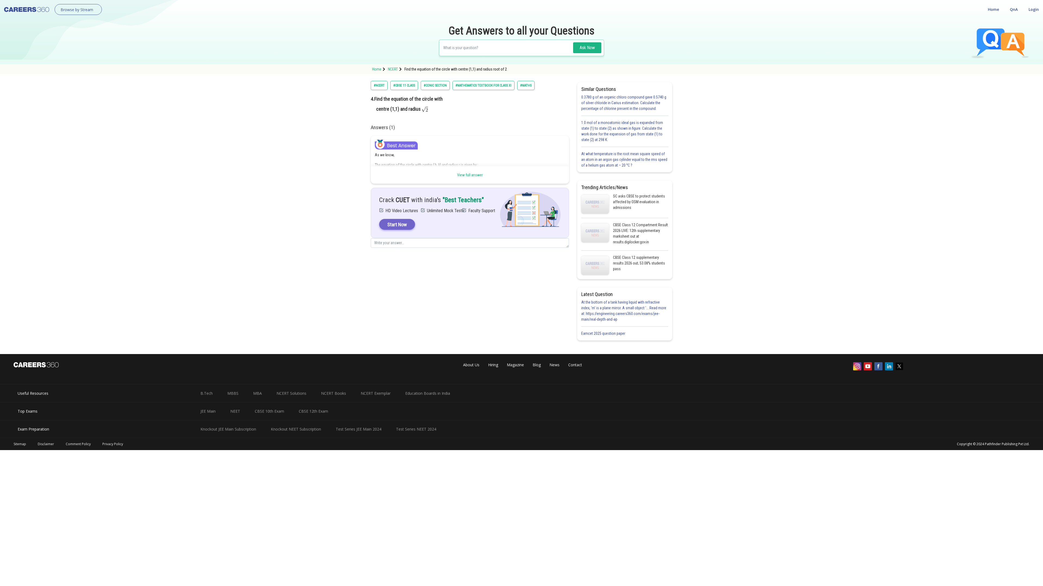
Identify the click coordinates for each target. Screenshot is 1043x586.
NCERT (393, 69)
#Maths (526, 85)
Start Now (397, 224)
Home (993, 9)
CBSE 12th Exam (313, 411)
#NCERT (379, 85)
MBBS (232, 393)
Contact (575, 364)
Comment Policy (78, 444)
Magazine (515, 364)
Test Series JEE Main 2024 (358, 429)
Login (1034, 9)
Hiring (493, 364)
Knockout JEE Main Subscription (228, 429)
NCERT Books (333, 393)
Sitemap (20, 444)
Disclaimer (46, 444)
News (554, 364)
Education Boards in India (427, 393)
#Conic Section (435, 85)
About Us (471, 364)
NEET (235, 411)
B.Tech (206, 393)
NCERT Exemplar (376, 393)
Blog (537, 364)
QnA (1014, 9)
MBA (257, 393)
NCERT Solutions (291, 393)
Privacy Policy (112, 444)
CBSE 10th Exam (269, 411)
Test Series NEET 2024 (416, 429)
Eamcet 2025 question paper (603, 333)
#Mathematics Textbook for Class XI (483, 85)
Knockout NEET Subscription (296, 429)
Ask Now (587, 47)
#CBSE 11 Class (404, 85)
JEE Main (208, 411)
